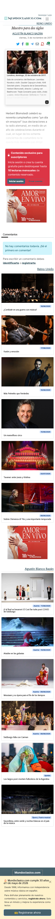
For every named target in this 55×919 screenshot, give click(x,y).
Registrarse (42, 15)
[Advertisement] (27, 6)
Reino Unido (44, 23)
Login (50, 15)
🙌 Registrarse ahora (27, 912)
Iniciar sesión (16, 181)
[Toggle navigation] (47, 19)
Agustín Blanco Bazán (27, 33)
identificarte (11, 263)
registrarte (29, 263)
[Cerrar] (50, 881)
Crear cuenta (35, 181)
